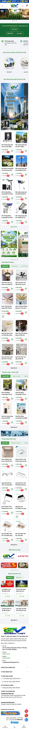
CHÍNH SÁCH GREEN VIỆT (8, 667)
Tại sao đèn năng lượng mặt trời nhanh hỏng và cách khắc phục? (21, 590)
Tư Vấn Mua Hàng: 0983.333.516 (11, 678)
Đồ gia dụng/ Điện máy (9, 439)
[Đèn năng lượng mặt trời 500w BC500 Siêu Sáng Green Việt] (21, 184)
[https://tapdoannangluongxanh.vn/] (14, 5)
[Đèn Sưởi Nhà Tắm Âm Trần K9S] (21, 526)
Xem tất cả (14, 227)
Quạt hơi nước (16, 376)
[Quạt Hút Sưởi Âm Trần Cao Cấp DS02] (7, 475)
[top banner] (14, 1)
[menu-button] (2, 6)
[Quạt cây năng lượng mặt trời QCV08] (7, 408)
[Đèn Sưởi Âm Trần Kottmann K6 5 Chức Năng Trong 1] (7, 499)
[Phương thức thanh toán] (14, 713)
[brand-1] (8, 556)
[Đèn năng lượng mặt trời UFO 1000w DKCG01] (21, 137)
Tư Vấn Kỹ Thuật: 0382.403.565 (11, 681)
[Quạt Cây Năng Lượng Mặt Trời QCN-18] (7, 385)
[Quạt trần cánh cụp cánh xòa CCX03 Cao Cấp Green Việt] (7, 275)
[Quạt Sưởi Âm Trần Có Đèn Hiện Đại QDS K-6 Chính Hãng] (21, 452)
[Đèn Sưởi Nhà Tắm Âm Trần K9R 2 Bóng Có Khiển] (7, 526)
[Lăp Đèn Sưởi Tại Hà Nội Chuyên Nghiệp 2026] (7, 603)
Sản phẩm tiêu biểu (8, 262)
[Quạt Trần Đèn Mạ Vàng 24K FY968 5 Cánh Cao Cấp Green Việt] (7, 298)
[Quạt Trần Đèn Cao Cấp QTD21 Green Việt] (21, 275)
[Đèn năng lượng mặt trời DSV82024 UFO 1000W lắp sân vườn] (21, 161)
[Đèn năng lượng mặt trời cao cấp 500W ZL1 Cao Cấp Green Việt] (7, 137)
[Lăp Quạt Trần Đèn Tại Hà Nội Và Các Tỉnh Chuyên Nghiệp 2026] (21, 603)
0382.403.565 (6, 658)
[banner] (9, 244)
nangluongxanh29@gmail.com (10, 662)
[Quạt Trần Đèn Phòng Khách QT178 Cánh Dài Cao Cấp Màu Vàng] (21, 298)
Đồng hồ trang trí (16, 443)
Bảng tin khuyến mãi (14, 573)
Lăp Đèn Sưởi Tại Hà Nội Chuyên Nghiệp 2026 (6, 609)
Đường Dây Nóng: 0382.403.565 (11, 687)
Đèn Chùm (15, 266)
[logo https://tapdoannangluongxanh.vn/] (14, 630)
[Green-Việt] (14, 14)
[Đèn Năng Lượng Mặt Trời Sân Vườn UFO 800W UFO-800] (7, 161)
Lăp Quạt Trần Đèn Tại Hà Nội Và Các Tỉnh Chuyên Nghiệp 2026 (21, 609)
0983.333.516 (6, 654)
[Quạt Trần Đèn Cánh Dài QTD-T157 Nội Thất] (7, 349)
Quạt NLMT (6, 376)
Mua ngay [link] (14, 29)
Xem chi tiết (7, 596)
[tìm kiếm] (23, 6)
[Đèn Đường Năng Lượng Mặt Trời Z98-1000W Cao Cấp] (7, 184)
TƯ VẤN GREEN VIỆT (6, 672)
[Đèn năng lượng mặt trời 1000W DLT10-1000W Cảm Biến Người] (21, 208)
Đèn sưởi (5, 443)
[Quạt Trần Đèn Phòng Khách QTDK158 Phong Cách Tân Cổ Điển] (21, 326)
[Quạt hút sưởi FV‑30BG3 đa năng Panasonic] (21, 499)
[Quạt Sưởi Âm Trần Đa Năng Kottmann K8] (21, 475)
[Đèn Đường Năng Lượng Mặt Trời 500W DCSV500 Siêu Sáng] (7, 208)
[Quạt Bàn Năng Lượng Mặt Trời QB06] (21, 408)
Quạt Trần (5, 266)
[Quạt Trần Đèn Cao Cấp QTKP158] (21, 349)
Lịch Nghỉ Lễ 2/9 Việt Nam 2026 (6, 590)
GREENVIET (19, 719)
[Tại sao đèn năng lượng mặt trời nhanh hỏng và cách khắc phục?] (21, 583)
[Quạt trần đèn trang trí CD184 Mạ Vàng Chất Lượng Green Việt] (7, 326)
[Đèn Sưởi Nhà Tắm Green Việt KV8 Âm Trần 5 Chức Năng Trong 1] (7, 452)
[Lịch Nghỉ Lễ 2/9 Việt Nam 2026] (7, 583)
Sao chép (19, 33)
